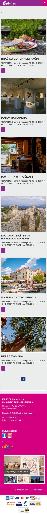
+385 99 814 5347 (11, 418)
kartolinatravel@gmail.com (14, 420)
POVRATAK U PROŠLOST (17, 176)
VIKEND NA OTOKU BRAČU (18, 297)
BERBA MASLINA (12, 356)
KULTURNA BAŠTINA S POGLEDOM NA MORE (15, 237)
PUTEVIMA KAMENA (14, 117)
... (3, 71)
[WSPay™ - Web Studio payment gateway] (23, 512)
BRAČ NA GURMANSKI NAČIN (20, 58)
